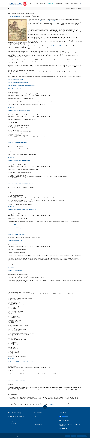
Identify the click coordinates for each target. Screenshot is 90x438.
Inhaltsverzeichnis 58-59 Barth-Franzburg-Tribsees (19, 110)
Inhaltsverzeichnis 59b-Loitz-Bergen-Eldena (17, 142)
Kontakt (36, 416)
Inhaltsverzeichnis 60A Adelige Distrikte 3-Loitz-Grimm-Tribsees (22, 209)
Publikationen (58, 3)
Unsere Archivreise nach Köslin (16, 419)
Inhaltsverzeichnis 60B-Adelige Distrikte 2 (17, 234)
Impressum (37, 421)
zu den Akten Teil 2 (12, 231)
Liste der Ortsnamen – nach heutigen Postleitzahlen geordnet (21, 85)
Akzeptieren (67, 436)
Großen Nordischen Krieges (14, 16)
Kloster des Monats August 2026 (17, 416)
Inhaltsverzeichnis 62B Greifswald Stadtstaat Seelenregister (21, 361)
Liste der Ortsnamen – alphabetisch (15, 79)
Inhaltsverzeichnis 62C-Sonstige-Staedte (17, 380)
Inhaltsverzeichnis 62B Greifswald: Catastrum (17, 288)
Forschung (41, 3)
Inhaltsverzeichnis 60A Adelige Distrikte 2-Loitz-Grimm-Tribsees (22, 183)
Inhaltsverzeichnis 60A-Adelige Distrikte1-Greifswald (19, 160)
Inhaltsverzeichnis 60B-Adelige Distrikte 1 (17, 228)
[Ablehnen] (88, 436)
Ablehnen (73, 436)
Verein (35, 3)
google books (50, 404)
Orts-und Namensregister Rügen (15, 88)
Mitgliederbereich (74, 3)
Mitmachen (66, 3)
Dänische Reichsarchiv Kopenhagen (58, 45)
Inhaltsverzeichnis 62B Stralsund (15, 270)
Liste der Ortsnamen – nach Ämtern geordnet (18, 82)
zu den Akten (11, 107)
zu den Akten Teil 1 (12, 224)
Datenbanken (50, 3)
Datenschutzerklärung (39, 419)
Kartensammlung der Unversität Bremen (49, 20)
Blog (31, 3)
